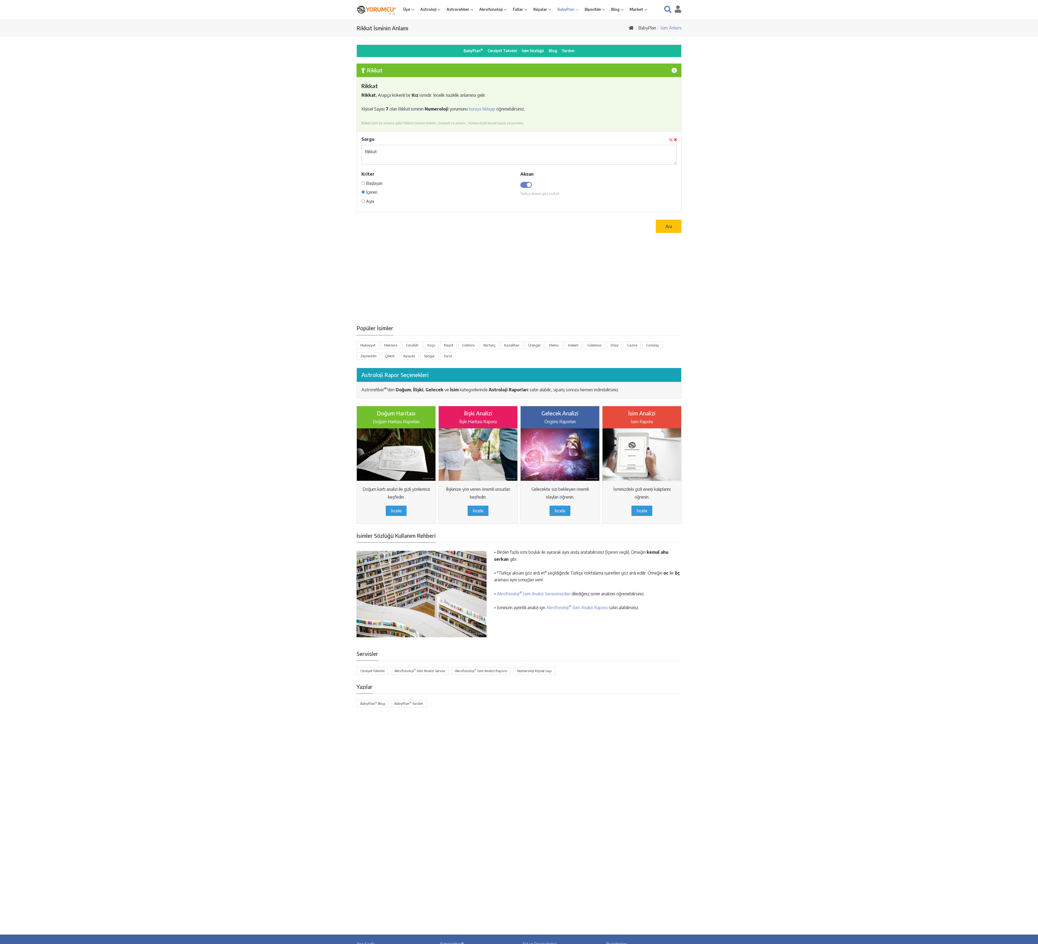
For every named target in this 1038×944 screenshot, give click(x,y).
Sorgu (367, 139)
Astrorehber (458, 9)
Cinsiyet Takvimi (502, 50)
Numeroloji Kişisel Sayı (534, 671)
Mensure (390, 345)
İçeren (371, 192)
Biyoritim (593, 9)
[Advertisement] (519, 278)
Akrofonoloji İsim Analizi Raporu (577, 607)
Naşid (448, 345)
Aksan (527, 174)
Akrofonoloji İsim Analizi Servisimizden (533, 593)
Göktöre (468, 345)
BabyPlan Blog (372, 703)
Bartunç (489, 345)
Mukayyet (367, 345)
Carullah (412, 345)
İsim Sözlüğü (533, 50)
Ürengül (534, 345)
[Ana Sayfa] (631, 28)
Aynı (369, 201)
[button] (667, 9)
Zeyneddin (368, 356)
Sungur (429, 356)
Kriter (367, 174)
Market (637, 9)
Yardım (568, 50)
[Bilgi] (674, 70)
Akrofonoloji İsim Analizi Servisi (419, 670)
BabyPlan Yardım (409, 703)
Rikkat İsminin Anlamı (382, 28)
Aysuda (409, 356)
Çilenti (389, 356)
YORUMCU (381, 9)
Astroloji (428, 9)
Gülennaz (594, 345)
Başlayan (373, 183)
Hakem (573, 345)
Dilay (614, 345)
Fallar (518, 9)
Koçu (431, 345)
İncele (396, 510)
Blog (615, 9)
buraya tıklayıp (482, 109)
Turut (448, 356)
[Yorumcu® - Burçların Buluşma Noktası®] (361, 9)
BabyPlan (566, 9)
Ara (669, 226)
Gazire (632, 345)
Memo (554, 345)
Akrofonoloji (491, 9)
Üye (407, 9)
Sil (671, 139)
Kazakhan (511, 345)
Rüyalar (540, 9)
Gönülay (652, 345)
